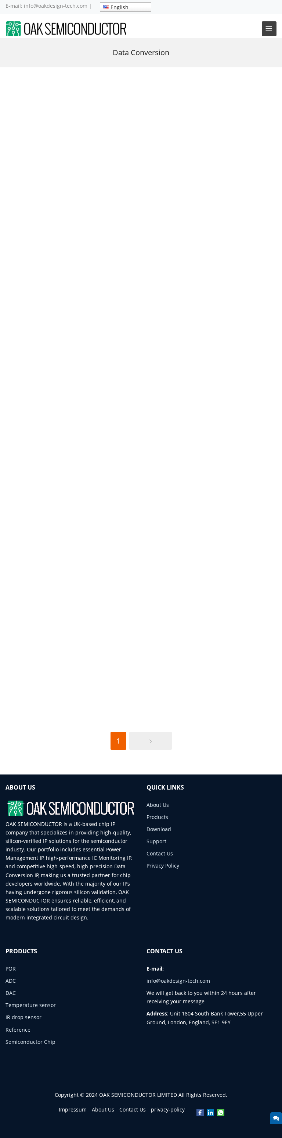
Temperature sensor (31, 1004)
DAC (11, 992)
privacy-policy (168, 1109)
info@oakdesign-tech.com (55, 5)
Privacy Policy (163, 865)
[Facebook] (200, 1113)
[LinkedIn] (210, 1113)
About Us (158, 804)
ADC (11, 980)
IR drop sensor (23, 1017)
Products (157, 816)
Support (156, 841)
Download (159, 829)
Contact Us (160, 853)
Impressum (73, 1109)
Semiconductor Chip (30, 1041)
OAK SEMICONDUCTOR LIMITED (138, 1094)
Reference (18, 1029)
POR (11, 968)
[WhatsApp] (220, 1113)
